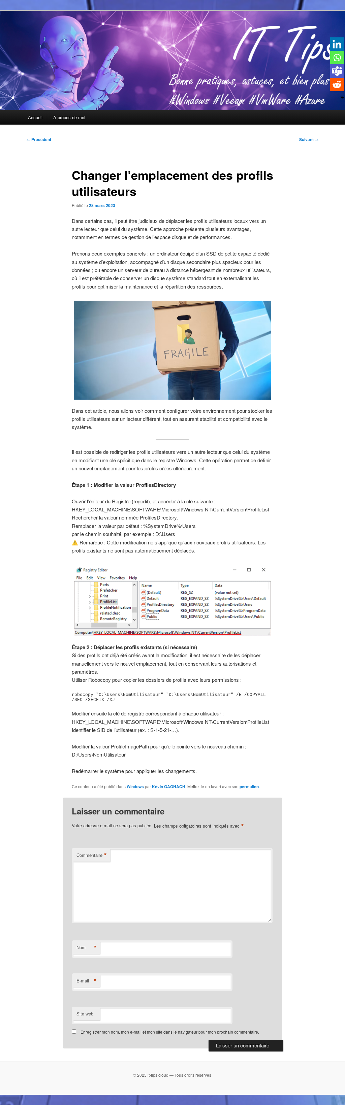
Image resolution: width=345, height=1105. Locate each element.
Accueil (35, 117)
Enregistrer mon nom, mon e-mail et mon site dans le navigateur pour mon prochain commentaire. (170, 1032)
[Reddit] (337, 84)
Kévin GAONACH (168, 786)
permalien (249, 786)
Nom (86, 947)
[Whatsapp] (337, 57)
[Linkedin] (337, 44)
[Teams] (337, 71)
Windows (135, 786)
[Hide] (342, 97)
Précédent (38, 139)
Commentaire (91, 855)
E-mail (86, 980)
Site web (84, 1013)
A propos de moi (69, 117)
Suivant (309, 139)
